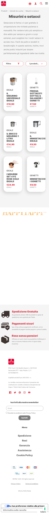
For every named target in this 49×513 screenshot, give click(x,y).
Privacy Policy (16, 484)
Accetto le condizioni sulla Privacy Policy (22, 413)
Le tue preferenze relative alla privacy (26, 506)
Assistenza (24, 450)
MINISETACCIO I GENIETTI (38, 180)
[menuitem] (30, 4)
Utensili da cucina (16, 11)
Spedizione (24, 435)
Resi (24, 440)
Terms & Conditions (31, 484)
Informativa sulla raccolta (14, 510)
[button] (30, 4)
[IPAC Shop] (3, 3)
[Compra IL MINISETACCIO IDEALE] (36, 124)
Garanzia (24, 445)
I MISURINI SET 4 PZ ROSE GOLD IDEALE (13, 178)
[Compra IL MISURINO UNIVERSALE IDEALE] (13, 81)
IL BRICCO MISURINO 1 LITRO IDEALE (13, 137)
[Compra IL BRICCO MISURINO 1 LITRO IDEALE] (13, 124)
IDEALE (9, 106)
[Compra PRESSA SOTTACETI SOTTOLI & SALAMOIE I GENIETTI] (36, 81)
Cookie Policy (24, 455)
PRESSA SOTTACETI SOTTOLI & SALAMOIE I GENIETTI (36, 96)
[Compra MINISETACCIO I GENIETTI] (36, 164)
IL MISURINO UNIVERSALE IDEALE (13, 97)
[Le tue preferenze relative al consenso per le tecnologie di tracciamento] (45, 509)
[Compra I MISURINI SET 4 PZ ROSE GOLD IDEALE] (13, 164)
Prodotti (4, 11)
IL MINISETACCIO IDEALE (38, 138)
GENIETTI (33, 106)
